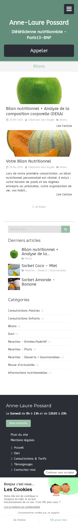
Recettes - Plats (20, 349)
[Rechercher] (65, 229)
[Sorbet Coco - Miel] (14, 270)
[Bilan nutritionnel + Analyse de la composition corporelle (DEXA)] (39, 90)
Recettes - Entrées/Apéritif (27, 341)
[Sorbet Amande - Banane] (14, 284)
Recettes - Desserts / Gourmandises (34, 357)
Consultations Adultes (24, 310)
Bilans (12, 326)
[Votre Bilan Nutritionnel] (39, 143)
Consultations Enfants (24, 318)
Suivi (11, 334)
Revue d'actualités (21, 365)
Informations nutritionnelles (27, 373)
